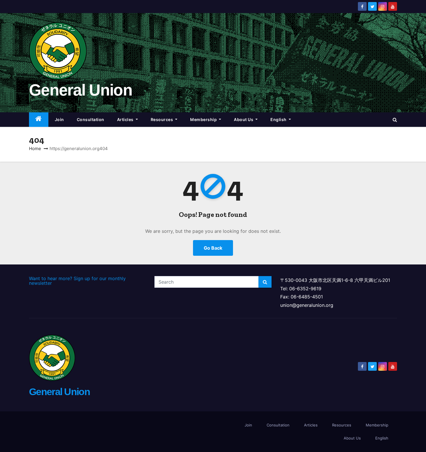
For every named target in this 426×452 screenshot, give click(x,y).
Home (35, 148)
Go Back (213, 248)
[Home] (38, 119)
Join (59, 119)
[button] (395, 120)
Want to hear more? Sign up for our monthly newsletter (77, 280)
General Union (80, 90)
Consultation (90, 119)
